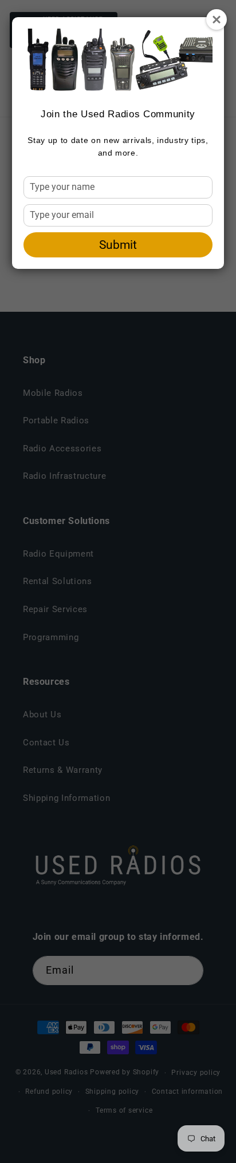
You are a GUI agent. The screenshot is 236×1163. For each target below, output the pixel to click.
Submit (118, 245)
